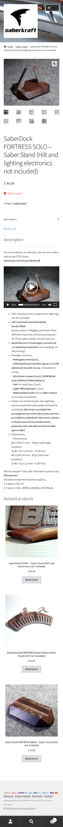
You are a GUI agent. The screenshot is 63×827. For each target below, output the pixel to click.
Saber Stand (21, 46)
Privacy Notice (23, 796)
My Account (10, 821)
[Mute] (50, 304)
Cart (48, 818)
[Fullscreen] (55, 304)
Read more (31, 579)
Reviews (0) (10, 228)
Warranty (37, 796)
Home (10, 46)
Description (10, 219)
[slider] (29, 305)
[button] (31, 287)
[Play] (8, 304)
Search (31, 821)
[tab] (31, 219)
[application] (31, 287)
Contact (48, 796)
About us (8, 796)
